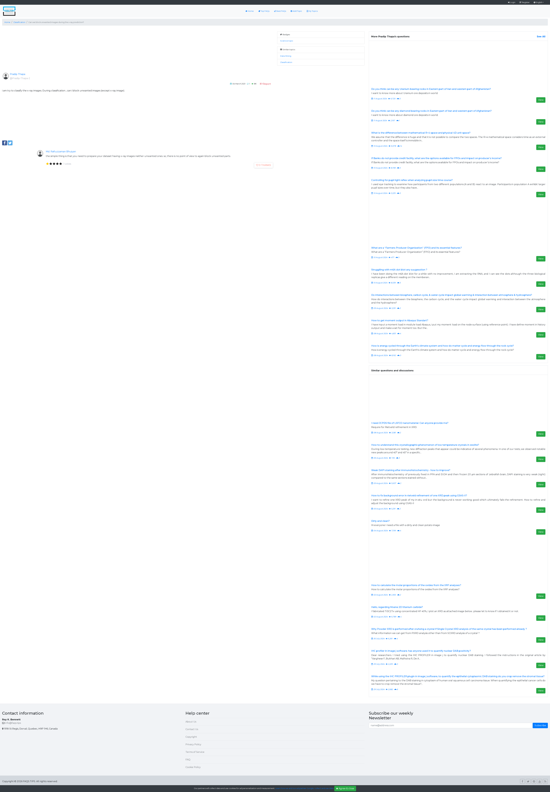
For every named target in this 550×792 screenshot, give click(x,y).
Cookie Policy (193, 767)
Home (251, 11)
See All (541, 36)
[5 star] (60, 163)
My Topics (313, 11)
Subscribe (540, 725)
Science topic (286, 41)
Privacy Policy (193, 744)
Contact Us (191, 729)
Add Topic (297, 11)
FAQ (187, 759)
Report (267, 84)
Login (512, 2)
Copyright (191, 737)
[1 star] (47, 163)
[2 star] (50, 163)
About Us (190, 721)
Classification (286, 62)
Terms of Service (194, 752)
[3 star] (54, 163)
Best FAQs (281, 11)
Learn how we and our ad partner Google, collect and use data (304, 788)
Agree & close (346, 788)
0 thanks (265, 165)
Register (526, 2)
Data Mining (285, 56)
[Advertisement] (88, 51)
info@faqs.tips (13, 723)
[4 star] (57, 163)
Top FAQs (265, 11)
